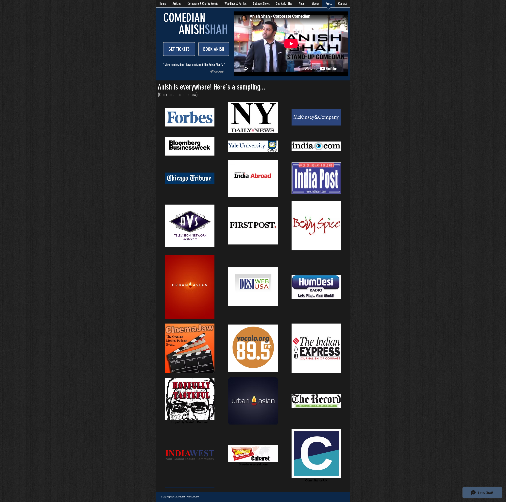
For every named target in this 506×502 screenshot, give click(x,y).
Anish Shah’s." (217, 65)
